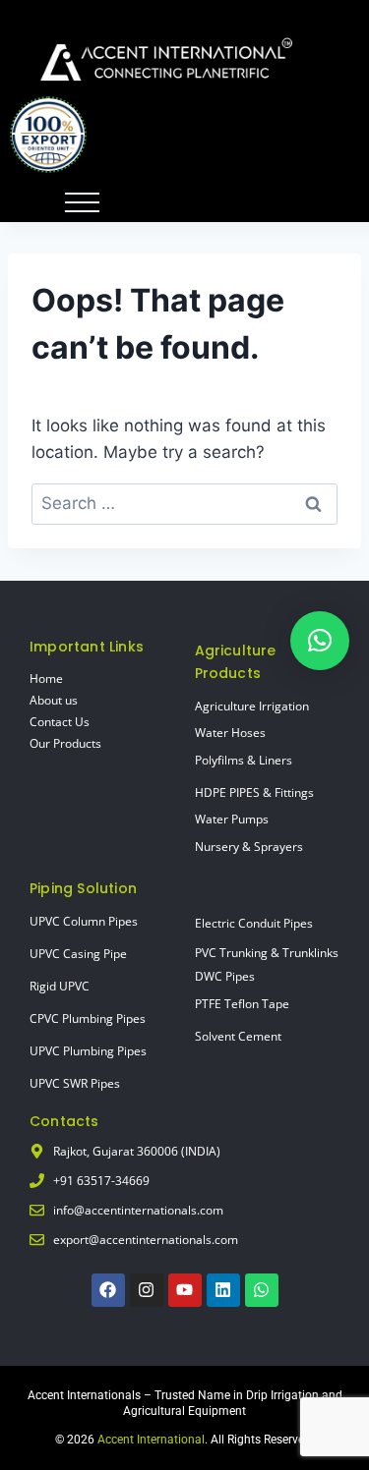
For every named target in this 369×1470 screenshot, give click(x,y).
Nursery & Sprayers (249, 846)
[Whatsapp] (261, 1290)
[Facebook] (108, 1290)
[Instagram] (146, 1290)
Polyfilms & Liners (243, 760)
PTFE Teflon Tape (242, 1003)
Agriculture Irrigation (252, 706)
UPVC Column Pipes (84, 921)
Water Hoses (230, 732)
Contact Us (60, 721)
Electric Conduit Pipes (254, 923)
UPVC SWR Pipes (75, 1083)
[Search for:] (184, 503)
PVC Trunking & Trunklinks (266, 952)
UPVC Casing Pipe (78, 953)
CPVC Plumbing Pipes (88, 1018)
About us (54, 700)
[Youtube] (185, 1290)
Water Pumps (232, 819)
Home (46, 678)
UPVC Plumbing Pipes (88, 1051)
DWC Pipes (225, 976)
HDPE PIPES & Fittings (254, 792)
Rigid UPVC (60, 986)
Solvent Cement (238, 1036)
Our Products (65, 743)
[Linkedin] (223, 1290)
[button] (319, 640)
